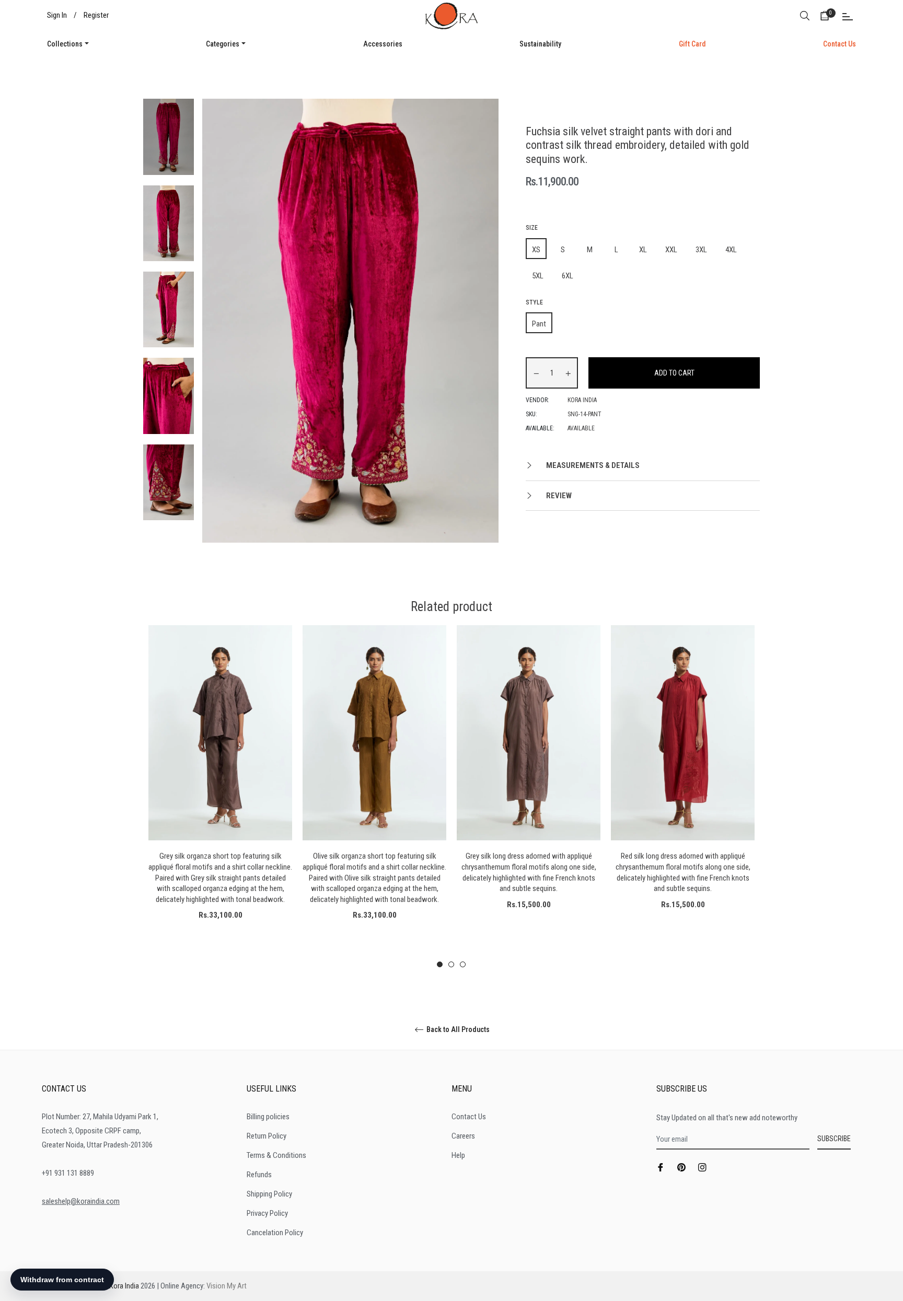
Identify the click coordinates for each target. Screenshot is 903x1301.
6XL (567, 275)
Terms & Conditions (276, 1155)
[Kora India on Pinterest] (681, 1167)
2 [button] (451, 964)
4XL (731, 249)
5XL (537, 275)
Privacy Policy (267, 1213)
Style (534, 302)
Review (558, 495)
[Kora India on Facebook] (660, 1167)
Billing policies (268, 1116)
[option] (220, 791)
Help (458, 1155)
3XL (701, 249)
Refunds (259, 1174)
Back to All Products (457, 1029)
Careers (463, 1136)
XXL (671, 249)
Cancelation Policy (275, 1232)
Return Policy (266, 1136)
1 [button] (440, 964)
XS (536, 249)
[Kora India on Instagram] (702, 1167)
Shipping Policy (269, 1194)
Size (532, 227)
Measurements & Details (592, 465)
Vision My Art (226, 1286)
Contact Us (469, 1116)
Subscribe (834, 1138)
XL (643, 249)
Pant (539, 324)
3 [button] (463, 964)
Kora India (124, 1286)
